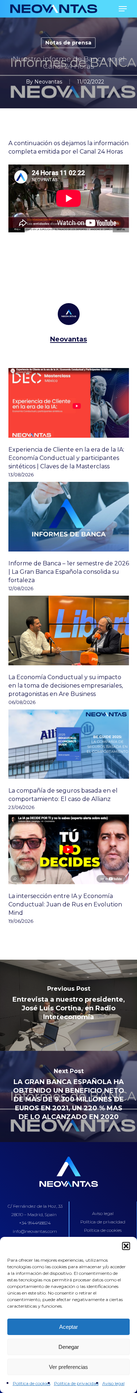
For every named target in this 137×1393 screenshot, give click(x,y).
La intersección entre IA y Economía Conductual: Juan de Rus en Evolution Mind (65, 904)
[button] (126, 1246)
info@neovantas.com (35, 1231)
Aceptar (68, 1327)
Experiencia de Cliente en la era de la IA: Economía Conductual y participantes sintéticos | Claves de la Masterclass (66, 458)
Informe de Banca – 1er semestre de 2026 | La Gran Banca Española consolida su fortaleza (68, 572)
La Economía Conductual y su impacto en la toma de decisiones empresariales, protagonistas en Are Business (65, 685)
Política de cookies (31, 1383)
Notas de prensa (68, 42)
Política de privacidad (76, 1383)
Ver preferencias (68, 1367)
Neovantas (48, 81)
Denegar (68, 1347)
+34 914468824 (35, 1223)
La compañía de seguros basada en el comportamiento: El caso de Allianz (63, 794)
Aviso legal (113, 1383)
